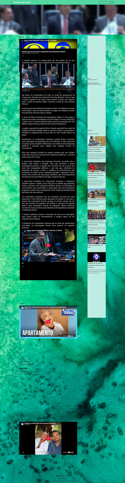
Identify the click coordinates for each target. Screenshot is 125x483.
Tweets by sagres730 (92, 79)
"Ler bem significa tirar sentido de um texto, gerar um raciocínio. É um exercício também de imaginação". (96, 222)
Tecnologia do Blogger (63, 476)
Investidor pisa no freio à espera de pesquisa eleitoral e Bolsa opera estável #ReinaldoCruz (96, 265)
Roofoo (66, 478)
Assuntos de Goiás (21, 2)
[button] (22, 56)
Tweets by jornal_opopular (25, 361)
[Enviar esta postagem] (22, 263)
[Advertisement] (48, 291)
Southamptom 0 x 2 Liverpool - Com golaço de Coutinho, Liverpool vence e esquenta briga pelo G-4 (96, 175)
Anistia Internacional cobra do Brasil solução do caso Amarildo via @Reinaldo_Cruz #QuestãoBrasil (95, 149)
